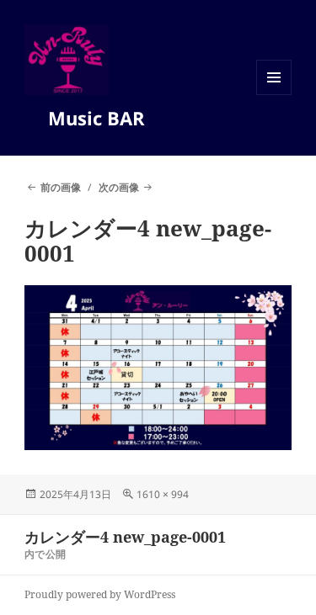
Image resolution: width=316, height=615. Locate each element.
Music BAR (103, 117)
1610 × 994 (163, 494)
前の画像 (60, 187)
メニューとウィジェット (274, 94)
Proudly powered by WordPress (99, 594)
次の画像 (119, 187)
